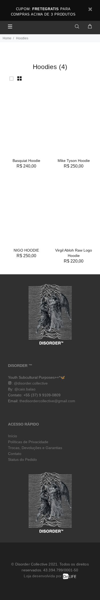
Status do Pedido (22, 459)
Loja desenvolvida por (43, 576)
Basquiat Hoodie (26, 160)
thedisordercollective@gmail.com (47, 401)
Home (7, 38)
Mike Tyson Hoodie (74, 160)
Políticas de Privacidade (28, 442)
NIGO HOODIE (26, 250)
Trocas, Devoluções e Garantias (35, 448)
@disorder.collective (31, 383)
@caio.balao (24, 389)
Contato (14, 453)
